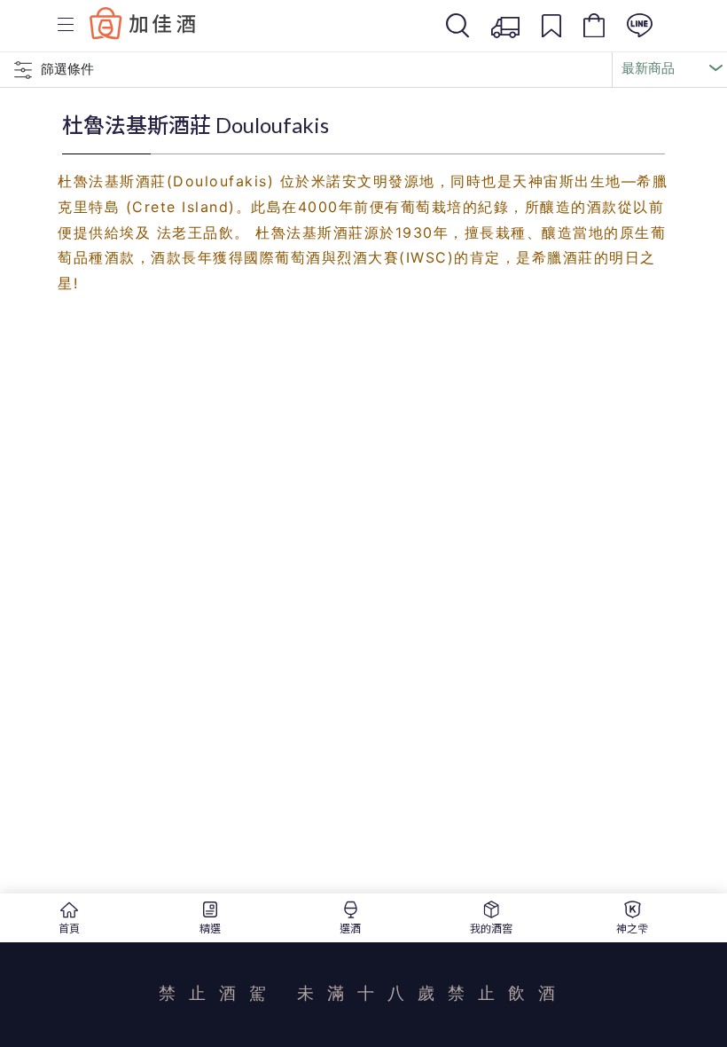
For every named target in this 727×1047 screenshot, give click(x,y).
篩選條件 (67, 68)
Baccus (143, 23)
